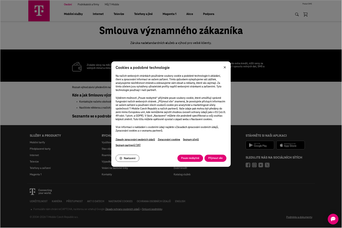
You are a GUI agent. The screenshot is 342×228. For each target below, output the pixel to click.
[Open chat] (333, 219)
